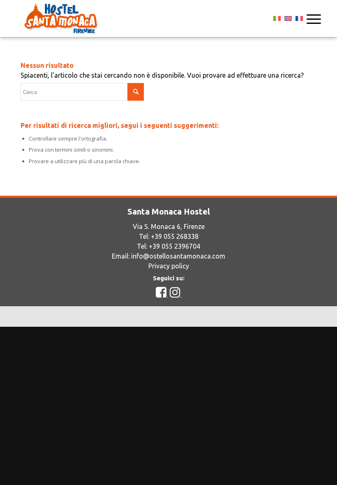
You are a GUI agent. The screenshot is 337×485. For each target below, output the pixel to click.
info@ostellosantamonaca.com (178, 256)
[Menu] (309, 18)
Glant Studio (239, 316)
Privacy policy (168, 266)
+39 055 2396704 (174, 246)
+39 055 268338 (175, 236)
